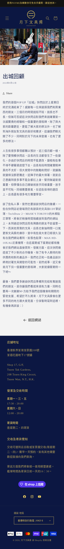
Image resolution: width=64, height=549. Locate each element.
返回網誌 (34, 320)
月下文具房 (26, 540)
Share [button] (9, 93)
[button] (7, 18)
